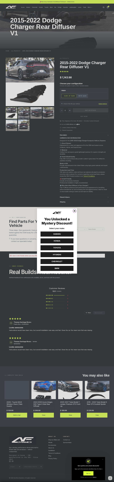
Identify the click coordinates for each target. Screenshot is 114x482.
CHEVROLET (57, 261)
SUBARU (57, 234)
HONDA (57, 241)
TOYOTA (57, 248)
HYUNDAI (57, 255)
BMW (57, 268)
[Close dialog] (74, 211)
